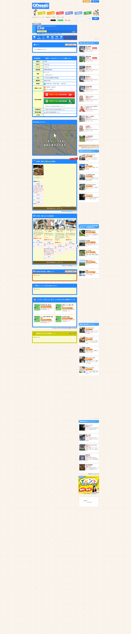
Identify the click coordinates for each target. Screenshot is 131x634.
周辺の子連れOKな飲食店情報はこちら (55, 109)
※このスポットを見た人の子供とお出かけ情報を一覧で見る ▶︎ (64, 328)
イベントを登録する (71, 271)
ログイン (96, 1)
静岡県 (73, 32)
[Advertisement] (74, 6)
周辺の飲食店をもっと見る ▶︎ (54, 208)
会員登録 (87, 1)
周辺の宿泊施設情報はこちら (53, 112)
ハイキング (42, 31)
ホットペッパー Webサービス (70, 206)
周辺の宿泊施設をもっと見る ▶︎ (54, 262)
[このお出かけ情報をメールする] (67, 20)
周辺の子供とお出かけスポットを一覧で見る (87, 145)
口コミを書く (71, 44)
